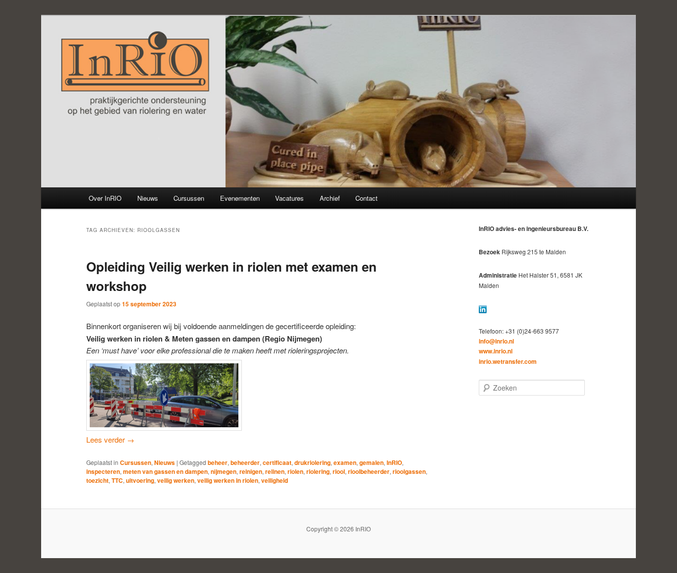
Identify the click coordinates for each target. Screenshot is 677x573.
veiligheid (274, 480)
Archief (330, 198)
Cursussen (188, 198)
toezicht (97, 480)
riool (339, 471)
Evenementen (240, 198)
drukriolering (312, 462)
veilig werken (175, 480)
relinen (274, 471)
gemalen (371, 462)
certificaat (277, 462)
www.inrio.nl (495, 350)
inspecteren (103, 471)
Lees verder (110, 439)
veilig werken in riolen (227, 480)
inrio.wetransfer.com (508, 361)
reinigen (250, 471)
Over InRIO (105, 198)
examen (345, 462)
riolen (295, 471)
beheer (217, 462)
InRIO (394, 462)
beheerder (245, 462)
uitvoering (140, 480)
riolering (318, 471)
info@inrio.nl (496, 341)
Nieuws (147, 198)
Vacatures (289, 198)
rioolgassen (409, 471)
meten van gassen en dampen (165, 471)
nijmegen (223, 471)
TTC (117, 480)
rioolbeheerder (369, 471)
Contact (366, 198)
